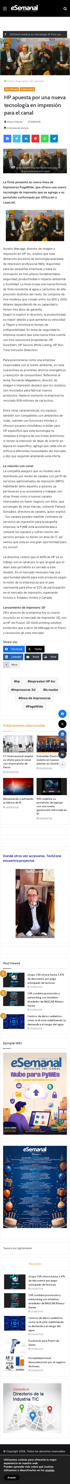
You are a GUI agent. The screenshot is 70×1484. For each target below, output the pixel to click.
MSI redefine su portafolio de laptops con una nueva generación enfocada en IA (52, 806)
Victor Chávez (15, 121)
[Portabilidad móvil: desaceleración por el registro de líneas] (14, 1363)
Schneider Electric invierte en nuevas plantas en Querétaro (50, 759)
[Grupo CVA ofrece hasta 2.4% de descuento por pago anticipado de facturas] (13, 980)
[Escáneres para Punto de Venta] (14, 1346)
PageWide (35, 706)
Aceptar (12, 1477)
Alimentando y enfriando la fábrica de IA (18, 800)
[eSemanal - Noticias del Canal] (25, 8)
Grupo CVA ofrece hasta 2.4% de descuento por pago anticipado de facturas (45, 979)
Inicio (9, 81)
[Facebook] (7, 138)
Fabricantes (27, 89)
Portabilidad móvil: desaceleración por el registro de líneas (47, 1362)
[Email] (62, 744)
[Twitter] (17, 138)
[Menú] (5, 9)
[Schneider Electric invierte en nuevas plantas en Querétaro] (52, 743)
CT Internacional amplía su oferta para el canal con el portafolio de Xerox (18, 761)
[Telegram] (54, 138)
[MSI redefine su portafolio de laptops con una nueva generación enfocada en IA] (52, 786)
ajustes (49, 1470)
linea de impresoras (35, 698)
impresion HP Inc (42, 681)
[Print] (62, 754)
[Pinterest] (35, 138)
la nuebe (51, 690)
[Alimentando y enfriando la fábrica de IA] (18, 786)
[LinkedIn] (26, 138)
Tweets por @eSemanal (17, 1248)
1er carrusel (37, 81)
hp (18, 681)
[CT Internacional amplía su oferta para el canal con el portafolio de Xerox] (18, 743)
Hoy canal (21, 81)
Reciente (35, 1264)
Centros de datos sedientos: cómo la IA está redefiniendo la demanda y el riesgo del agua (46, 1020)
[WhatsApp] (45, 138)
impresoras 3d (24, 690)
